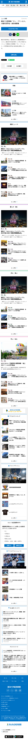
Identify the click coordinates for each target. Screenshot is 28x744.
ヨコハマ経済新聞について (7, 696)
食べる (7, 5)
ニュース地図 (4, 18)
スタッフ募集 (5, 708)
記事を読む (14, 55)
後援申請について (5, 706)
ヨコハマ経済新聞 (14, 2)
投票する (9, 545)
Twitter (12, 690)
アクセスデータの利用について (8, 700)
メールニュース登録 (6, 710)
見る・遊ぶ (13, 5)
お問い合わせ (5, 702)
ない (5, 531)
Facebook (8, 690)
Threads (20, 690)
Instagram (16, 690)
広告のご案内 (5, 704)
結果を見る (19, 545)
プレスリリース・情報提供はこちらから (10, 698)
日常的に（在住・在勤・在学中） (13, 541)
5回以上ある (7, 538)
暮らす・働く (22, 5)
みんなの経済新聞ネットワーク (14, 725)
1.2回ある (7, 533)
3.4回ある (7, 536)
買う (18, 5)
